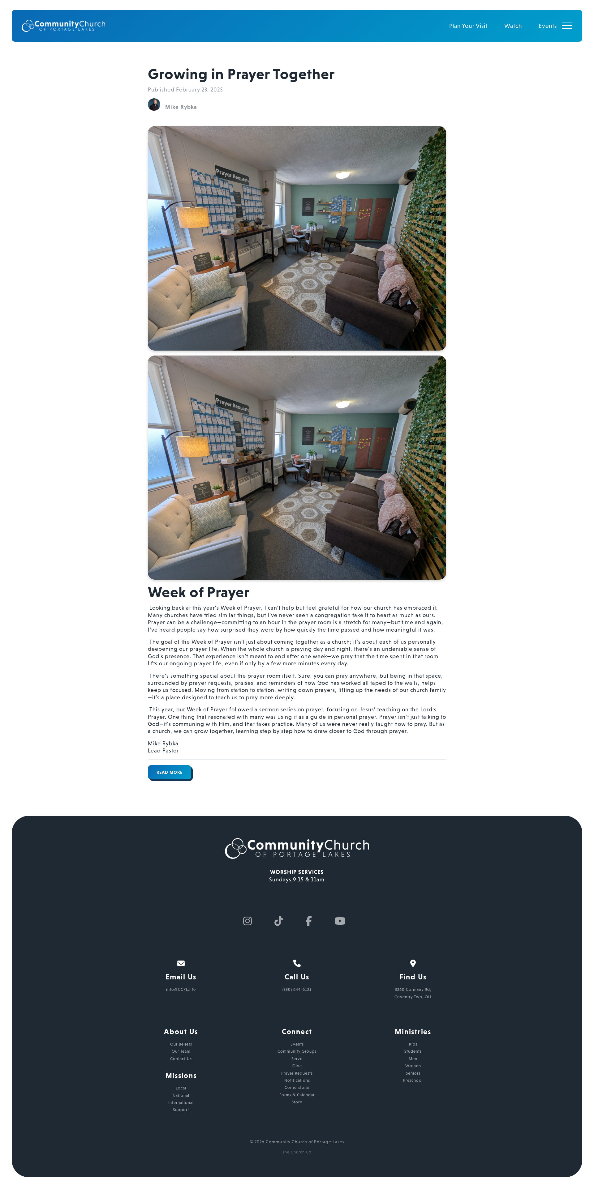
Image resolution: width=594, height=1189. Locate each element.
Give (297, 1065)
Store (297, 1102)
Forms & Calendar (297, 1095)
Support (181, 1109)
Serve (297, 1058)
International (181, 1102)
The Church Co (297, 1152)
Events (297, 1044)
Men (413, 1058)
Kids (413, 1044)
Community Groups (297, 1051)
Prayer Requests (297, 1073)
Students (413, 1051)
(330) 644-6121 (297, 989)
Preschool (413, 1080)
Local (181, 1088)
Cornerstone (297, 1087)
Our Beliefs (181, 1044)
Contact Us (181, 1058)
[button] (567, 25)
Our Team (181, 1051)
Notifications (297, 1080)
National (181, 1095)
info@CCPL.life (181, 989)
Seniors (413, 1073)
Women (413, 1065)
